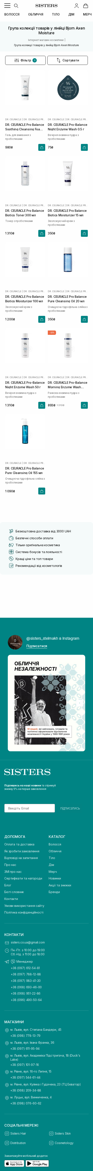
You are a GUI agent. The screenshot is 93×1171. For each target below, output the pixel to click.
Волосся (55, 844)
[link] (86, 6)
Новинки (55, 878)
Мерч (53, 871)
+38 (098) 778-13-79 (25, 1035)
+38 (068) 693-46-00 (26, 987)
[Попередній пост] (13, 703)
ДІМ (71, 14)
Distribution (18, 1143)
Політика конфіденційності (23, 912)
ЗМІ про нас (12, 871)
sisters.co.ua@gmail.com (28, 942)
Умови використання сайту (24, 905)
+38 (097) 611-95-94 (25, 1048)
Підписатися (36, 646)
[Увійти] (77, 6)
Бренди (54, 892)
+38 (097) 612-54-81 (25, 968)
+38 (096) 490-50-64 (26, 1000)
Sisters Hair (18, 1133)
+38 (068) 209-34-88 (25, 1090)
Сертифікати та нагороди (23, 878)
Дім (51, 865)
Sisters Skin (63, 1133)
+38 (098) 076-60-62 (25, 1103)
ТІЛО (55, 14)
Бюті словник (14, 892)
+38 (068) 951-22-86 (25, 993)
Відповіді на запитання (21, 858)
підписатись (70, 808)
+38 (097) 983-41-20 (26, 980)
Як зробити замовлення (21, 851)
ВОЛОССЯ (11, 14)
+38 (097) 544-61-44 (25, 1077)
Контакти (11, 899)
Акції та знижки (60, 885)
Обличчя (55, 851)
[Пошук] (16, 6)
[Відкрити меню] (7, 6)
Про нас (10, 865)
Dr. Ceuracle (13, 119)
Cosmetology (64, 1143)
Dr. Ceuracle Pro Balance (34, 119)
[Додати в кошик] (41, 147)
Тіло (52, 858)
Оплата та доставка (19, 844)
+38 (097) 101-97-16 (24, 1065)
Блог (7, 885)
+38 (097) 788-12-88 (26, 974)
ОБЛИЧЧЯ (35, 14)
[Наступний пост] (79, 703)
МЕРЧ (87, 14)
